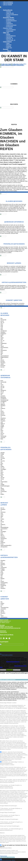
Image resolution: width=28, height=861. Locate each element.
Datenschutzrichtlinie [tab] (6, 848)
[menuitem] (15, 13)
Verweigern (3, 670)
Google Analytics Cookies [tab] (7, 764)
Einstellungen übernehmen (7, 857)
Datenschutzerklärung (12, 661)
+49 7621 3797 (9, 626)
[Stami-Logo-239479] (4, 7)
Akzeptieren (9, 670)
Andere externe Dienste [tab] (6, 788)
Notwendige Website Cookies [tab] (8, 702)
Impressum (3, 630)
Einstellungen (17, 670)
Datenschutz (3, 632)
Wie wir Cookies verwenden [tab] (7, 679)
